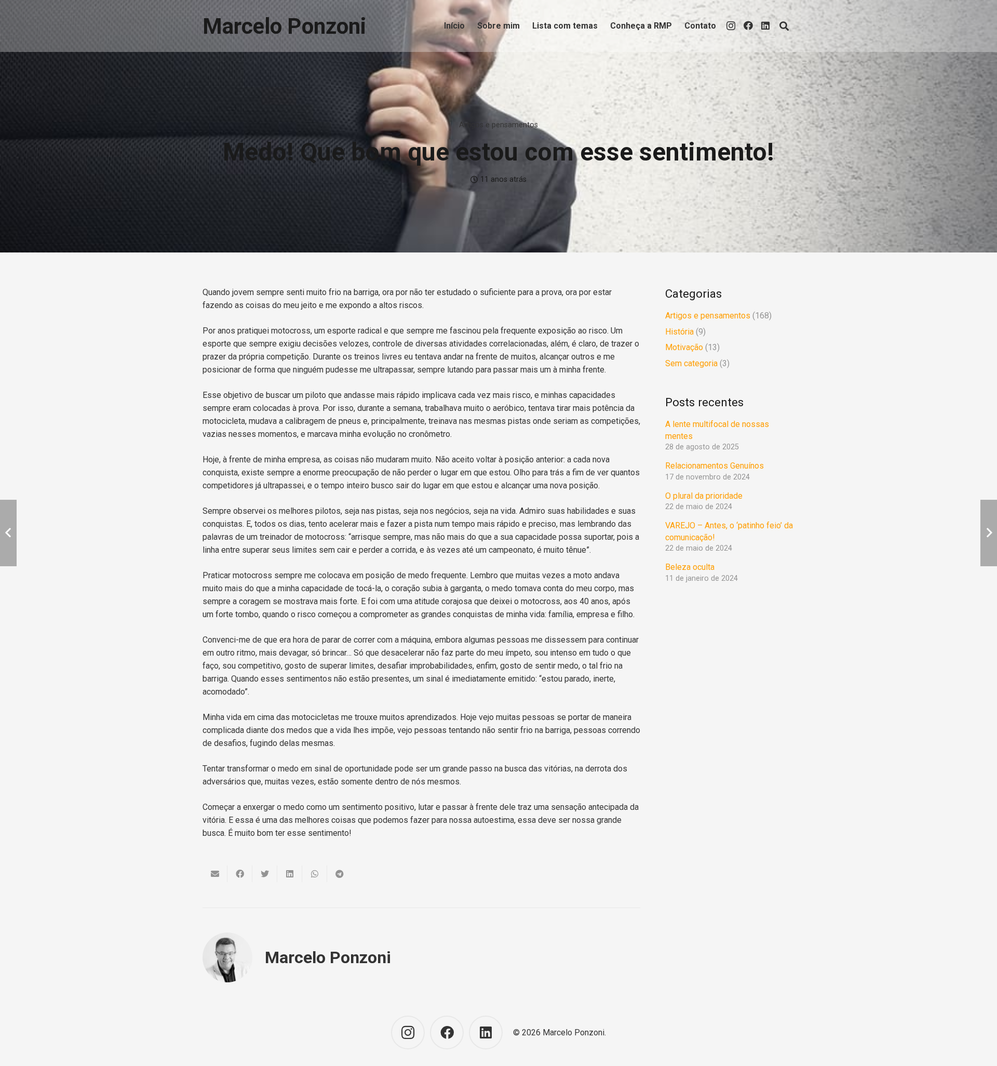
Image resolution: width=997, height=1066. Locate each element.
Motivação (684, 347)
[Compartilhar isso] (239, 873)
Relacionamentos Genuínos (714, 466)
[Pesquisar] (784, 26)
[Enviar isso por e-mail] (215, 873)
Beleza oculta (690, 567)
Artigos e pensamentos (498, 125)
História (679, 332)
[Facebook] (748, 25)
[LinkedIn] (765, 25)
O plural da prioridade (704, 496)
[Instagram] (730, 26)
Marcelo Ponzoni (328, 957)
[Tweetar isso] (264, 873)
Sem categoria (691, 363)
